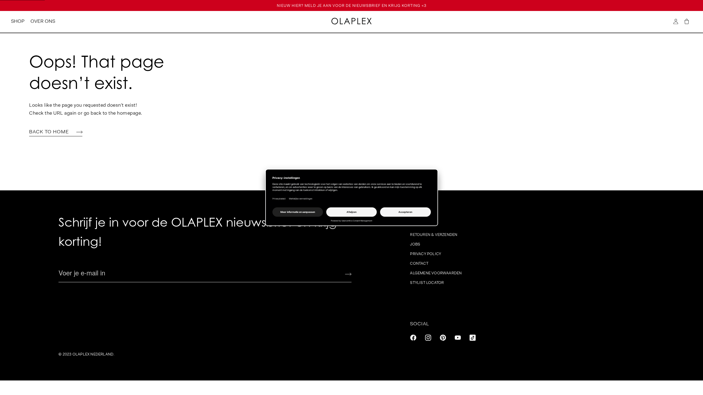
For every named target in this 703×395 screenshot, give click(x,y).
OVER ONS (42, 21)
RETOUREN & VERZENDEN (433, 234)
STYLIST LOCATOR (427, 282)
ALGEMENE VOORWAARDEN (436, 272)
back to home (49, 131)
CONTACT (419, 263)
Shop (17, 21)
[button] (686, 21)
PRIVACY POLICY (425, 253)
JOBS (415, 244)
